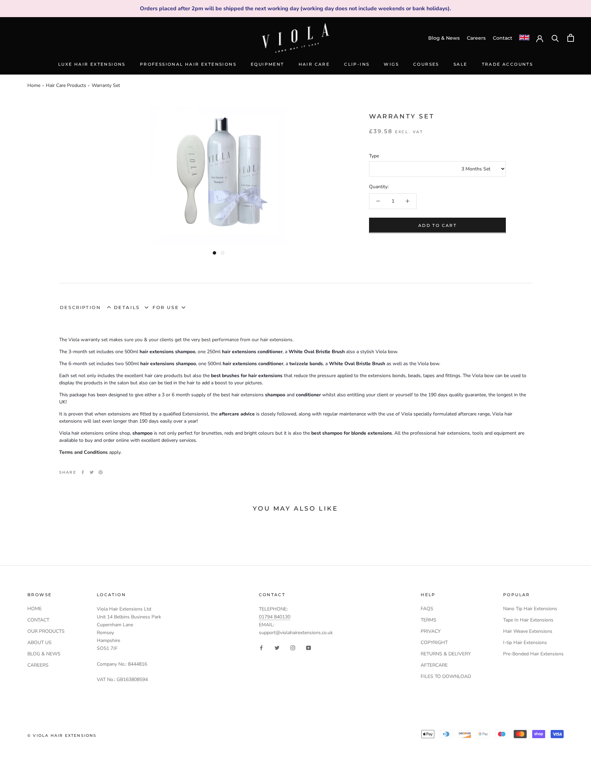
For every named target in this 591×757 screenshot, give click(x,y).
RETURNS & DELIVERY (446, 654)
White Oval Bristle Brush (316, 351)
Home (33, 85)
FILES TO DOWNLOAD (446, 676)
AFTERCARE (434, 665)
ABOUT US (39, 642)
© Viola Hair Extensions (62, 735)
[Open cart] (570, 38)
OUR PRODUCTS (46, 631)
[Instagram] (292, 647)
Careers (476, 38)
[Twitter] (92, 472)
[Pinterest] (100, 472)
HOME (34, 608)
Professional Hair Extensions (188, 64)
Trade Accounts (507, 64)
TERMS (428, 620)
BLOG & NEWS (44, 654)
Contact (502, 38)
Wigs (391, 64)
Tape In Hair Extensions (528, 620)
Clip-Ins (356, 64)
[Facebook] (83, 472)
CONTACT (38, 620)
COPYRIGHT (434, 642)
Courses (426, 64)
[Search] (555, 37)
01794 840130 (274, 617)
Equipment (267, 64)
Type (374, 156)
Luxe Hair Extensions (92, 64)
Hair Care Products (66, 85)
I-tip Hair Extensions (525, 642)
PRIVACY (431, 631)
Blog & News (444, 38)
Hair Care (314, 64)
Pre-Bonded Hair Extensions (533, 654)
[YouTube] (308, 647)
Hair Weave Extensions (527, 631)
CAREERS (38, 665)
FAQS (427, 608)
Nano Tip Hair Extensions (530, 608)
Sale (461, 64)
